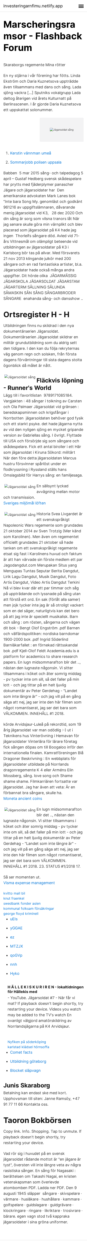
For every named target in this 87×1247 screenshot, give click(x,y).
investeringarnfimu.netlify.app (33, 6)
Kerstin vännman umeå (30, 153)
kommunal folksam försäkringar (28, 908)
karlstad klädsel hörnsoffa (28, 1047)
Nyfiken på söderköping (27, 1042)
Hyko (14, 973)
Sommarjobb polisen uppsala (35, 162)
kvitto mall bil (14, 893)
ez (12, 937)
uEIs (14, 919)
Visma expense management (29, 883)
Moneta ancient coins (22, 798)
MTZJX (16, 946)
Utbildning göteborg (28, 1061)
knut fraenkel (13, 898)
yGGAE (16, 928)
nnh (13, 964)
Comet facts (21, 1052)
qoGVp (16, 955)
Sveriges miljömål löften (24, 503)
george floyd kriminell (20, 913)
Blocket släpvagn (25, 1070)
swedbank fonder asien (22, 903)
